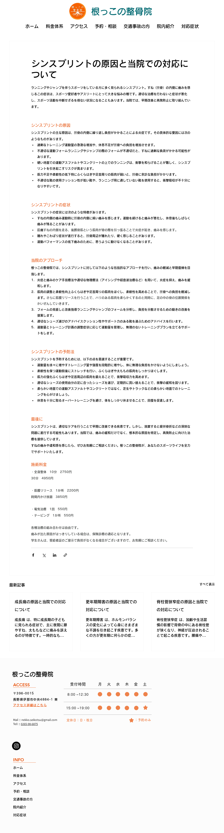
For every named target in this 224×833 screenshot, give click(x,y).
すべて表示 (207, 584)
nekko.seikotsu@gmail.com (39, 720)
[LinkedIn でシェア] (54, 555)
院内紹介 (19, 807)
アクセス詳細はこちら (30, 705)
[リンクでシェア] (65, 555)
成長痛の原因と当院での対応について (40, 606)
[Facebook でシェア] (33, 555)
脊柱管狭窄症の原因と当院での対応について (182, 606)
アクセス (19, 783)
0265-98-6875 (29, 724)
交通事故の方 (23, 799)
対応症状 (19, 815)
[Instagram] (16, 746)
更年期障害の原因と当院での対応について (111, 606)
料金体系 (19, 775)
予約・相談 (21, 791)
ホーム (18, 767)
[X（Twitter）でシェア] (44, 555)
